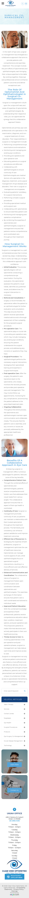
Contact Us (15, 790)
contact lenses (9, 713)
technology (8, 745)
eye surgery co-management (13, 736)
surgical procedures (10, 727)
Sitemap (14, 891)
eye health (7, 722)
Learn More (14, 765)
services (6, 709)
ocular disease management (13, 741)
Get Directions (14, 820)
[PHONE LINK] (10, 874)
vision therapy (8, 704)
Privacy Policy (19, 889)
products (7, 732)
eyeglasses (7, 718)
